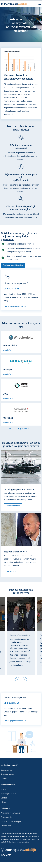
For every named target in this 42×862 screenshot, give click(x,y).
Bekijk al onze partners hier (20, 428)
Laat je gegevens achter (13, 306)
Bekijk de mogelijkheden (13, 265)
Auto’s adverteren (8, 774)
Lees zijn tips (11, 571)
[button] (39, 4)
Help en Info (6, 826)
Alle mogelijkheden (8, 794)
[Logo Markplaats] (14, 3)
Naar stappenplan (13, 506)
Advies (3, 789)
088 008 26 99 (11, 702)
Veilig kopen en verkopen (11, 821)
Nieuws (4, 802)
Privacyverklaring (8, 817)
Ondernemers (6, 770)
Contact (4, 778)
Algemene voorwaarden (10, 813)
